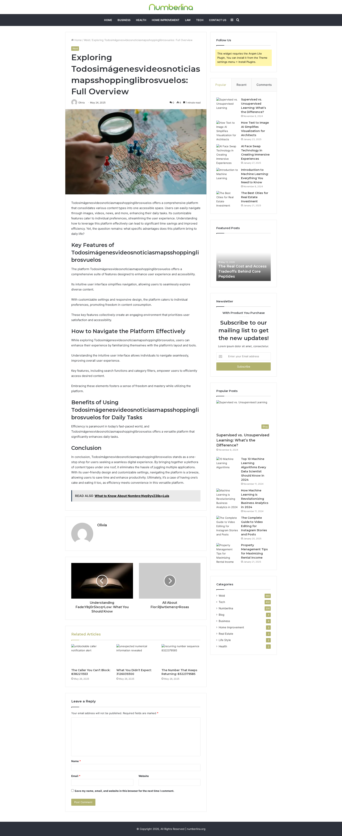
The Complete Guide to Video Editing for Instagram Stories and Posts (254, 526)
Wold (87, 40)
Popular (220, 85)
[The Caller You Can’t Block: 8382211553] (90, 655)
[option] (243, 259)
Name (76, 761)
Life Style (225, 640)
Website (144, 776)
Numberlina (226, 608)
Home (108, 20)
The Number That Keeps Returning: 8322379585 (179, 672)
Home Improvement (166, 20)
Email (75, 776)
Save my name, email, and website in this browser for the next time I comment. (124, 790)
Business (124, 20)
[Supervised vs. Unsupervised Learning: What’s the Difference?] (227, 104)
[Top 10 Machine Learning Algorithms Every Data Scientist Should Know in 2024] (227, 464)
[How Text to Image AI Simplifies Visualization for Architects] (227, 131)
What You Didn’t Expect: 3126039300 (134, 672)
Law (188, 20)
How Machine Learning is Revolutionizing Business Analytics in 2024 (254, 499)
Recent (241, 85)
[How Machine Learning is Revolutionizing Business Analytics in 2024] (227, 498)
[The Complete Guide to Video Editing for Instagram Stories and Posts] (227, 526)
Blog (221, 614)
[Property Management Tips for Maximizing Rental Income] (227, 553)
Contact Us (217, 20)
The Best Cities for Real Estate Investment (254, 197)
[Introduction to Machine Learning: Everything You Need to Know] (227, 175)
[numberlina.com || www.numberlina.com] (171, 7)
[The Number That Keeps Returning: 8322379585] (181, 655)
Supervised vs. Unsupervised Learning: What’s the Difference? (242, 440)
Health (141, 20)
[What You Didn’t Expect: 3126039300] (136, 655)
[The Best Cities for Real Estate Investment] (227, 199)
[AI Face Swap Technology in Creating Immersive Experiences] (227, 154)
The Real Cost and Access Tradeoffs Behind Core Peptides (242, 271)
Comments (264, 85)
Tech (199, 20)
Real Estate (226, 633)
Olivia (102, 525)
